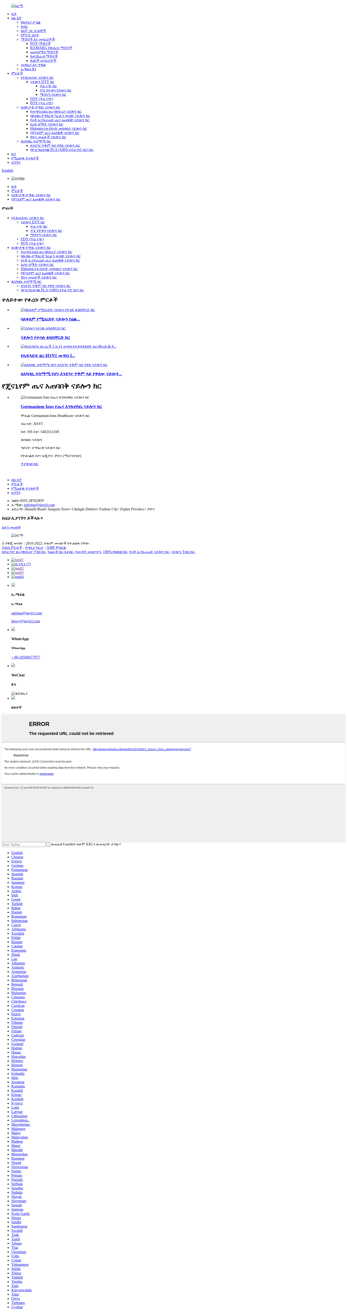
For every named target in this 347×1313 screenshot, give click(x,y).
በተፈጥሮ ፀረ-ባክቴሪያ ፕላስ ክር (24, 552)
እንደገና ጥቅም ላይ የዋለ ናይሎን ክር (55, 145)
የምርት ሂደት (30, 35)
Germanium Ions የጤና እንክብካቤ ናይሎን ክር (61, 406)
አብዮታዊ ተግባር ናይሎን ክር (40, 107)
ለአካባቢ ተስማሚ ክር (36, 141)
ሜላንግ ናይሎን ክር (53, 94)
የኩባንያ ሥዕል (30, 22)
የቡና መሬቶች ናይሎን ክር (48, 137)
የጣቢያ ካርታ (34, 548)
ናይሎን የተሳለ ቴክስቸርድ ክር (45, 337)
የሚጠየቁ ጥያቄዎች (25, 158)
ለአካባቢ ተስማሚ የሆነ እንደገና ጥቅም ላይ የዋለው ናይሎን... (71, 373)
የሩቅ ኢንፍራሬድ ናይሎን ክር (149, 552)
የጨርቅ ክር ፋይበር (60, 552)
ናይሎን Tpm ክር (183, 552)
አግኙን (16, 162)
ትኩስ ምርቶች (12, 548)
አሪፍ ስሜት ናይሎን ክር (46, 124)
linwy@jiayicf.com (25, 621)
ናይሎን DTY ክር (42, 82)
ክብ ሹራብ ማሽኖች (44, 56)
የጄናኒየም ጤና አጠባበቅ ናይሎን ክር (54, 133)
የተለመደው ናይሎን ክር (37, 77)
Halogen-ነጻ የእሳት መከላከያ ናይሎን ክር (58, 128)
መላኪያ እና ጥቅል (33, 65)
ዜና (13, 154)
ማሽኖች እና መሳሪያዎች (38, 39)
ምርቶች (17, 73)
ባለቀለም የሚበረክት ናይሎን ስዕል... (50, 319)
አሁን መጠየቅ (11, 527)
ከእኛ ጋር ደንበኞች (33, 31)
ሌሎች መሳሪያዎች (43, 60)
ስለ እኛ (16, 18)
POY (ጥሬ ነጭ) (41, 103)
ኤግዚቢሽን (28, 69)
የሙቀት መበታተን (88, 552)
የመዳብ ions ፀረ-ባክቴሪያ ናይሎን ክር (56, 111)
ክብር (24, 27)
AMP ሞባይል (56, 548)
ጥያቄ (25, 464)
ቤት (14, 14)
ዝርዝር (33, 464)
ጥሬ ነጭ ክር (48, 86)
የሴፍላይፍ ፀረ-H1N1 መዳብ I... (48, 355)
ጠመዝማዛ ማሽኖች (44, 52)
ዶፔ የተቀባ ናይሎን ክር (56, 90)
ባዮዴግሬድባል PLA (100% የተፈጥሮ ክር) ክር (61, 150)
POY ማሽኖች (40, 44)
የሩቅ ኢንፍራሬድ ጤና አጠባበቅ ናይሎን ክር (59, 120)
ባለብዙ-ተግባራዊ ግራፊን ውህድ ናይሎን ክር (60, 116)
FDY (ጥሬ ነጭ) (41, 99)
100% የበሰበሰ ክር (115, 552)
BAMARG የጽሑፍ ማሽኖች (51, 48)
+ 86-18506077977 (25, 657)
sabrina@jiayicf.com (39, 505)
